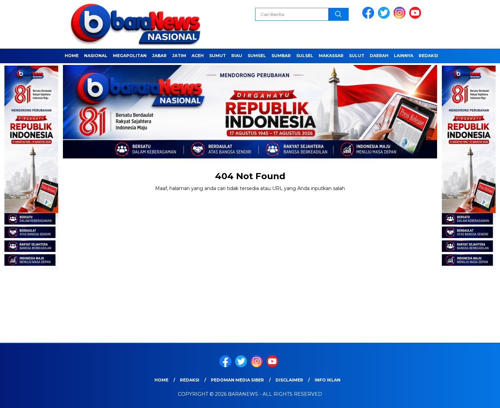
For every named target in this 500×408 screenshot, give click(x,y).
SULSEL (304, 55)
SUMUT (217, 55)
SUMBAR (281, 55)
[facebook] (369, 17)
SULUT (356, 55)
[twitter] (385, 17)
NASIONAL (95, 55)
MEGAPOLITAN (130, 55)
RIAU (236, 55)
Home (72, 55)
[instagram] (401, 17)
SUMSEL (257, 55)
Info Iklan (327, 379)
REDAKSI (428, 55)
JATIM (179, 55)
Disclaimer (289, 379)
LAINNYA (403, 55)
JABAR (159, 55)
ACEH (197, 55)
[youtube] (416, 17)
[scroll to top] (479, 397)
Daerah (379, 55)
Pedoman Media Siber (237, 379)
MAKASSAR (331, 55)
